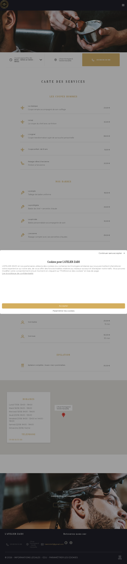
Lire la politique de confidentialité (17, 273)
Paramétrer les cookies (63, 311)
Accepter (63, 306)
